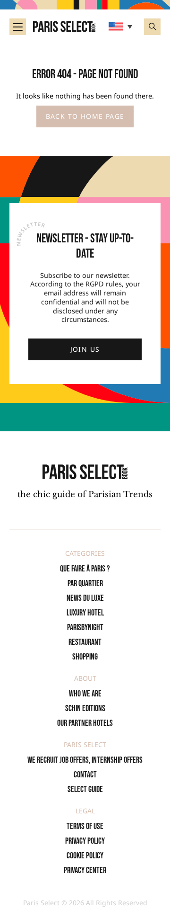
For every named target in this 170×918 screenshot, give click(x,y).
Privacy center (85, 870)
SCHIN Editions (85, 708)
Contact (85, 775)
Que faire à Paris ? (85, 569)
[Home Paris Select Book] (64, 26)
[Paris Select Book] (85, 471)
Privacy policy (85, 841)
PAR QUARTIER (85, 583)
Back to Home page (85, 116)
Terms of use (85, 826)
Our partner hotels (85, 723)
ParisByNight (85, 628)
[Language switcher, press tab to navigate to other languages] (121, 26)
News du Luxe (85, 598)
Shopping (85, 657)
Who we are (85, 694)
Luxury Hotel (85, 613)
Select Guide (85, 789)
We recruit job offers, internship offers (85, 760)
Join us (85, 349)
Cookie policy (85, 856)
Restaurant (85, 642)
